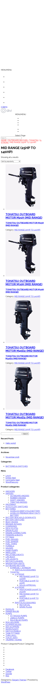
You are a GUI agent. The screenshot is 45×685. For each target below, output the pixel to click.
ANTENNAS (11, 504)
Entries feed (11, 478)
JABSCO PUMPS (17, 618)
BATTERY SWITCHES (15, 520)
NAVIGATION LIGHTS (15, 563)
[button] (6, 70)
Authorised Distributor (18, 92)
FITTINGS (10, 537)
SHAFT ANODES (17, 500)
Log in (8, 476)
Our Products (14, 87)
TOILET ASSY (12, 638)
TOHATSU (33, 140)
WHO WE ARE (26, 120)
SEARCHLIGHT (12, 629)
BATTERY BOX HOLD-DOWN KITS (21, 517)
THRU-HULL (11, 635)
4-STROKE (19, 587)
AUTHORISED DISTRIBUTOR (26, 126)
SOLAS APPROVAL (27, 585)
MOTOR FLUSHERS (14, 561)
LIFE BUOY (10, 557)
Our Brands (14, 97)
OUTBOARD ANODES (19, 496)
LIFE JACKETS (12, 559)
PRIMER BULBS (12, 611)
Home (11, 77)
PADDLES (10, 609)
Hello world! (11, 443)
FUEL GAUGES (12, 539)
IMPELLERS (11, 552)
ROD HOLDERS (12, 622)
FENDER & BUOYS (14, 652)
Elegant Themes (19, 680)
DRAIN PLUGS (12, 531)
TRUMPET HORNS (14, 640)
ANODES (9, 493)
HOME (22, 118)
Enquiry (12, 103)
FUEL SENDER (12, 541)
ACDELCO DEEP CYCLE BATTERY (25, 511)
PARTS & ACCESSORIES (25, 570)
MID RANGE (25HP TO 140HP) (27, 230)
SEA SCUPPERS (12, 627)
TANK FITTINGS (13, 633)
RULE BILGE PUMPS (19, 620)
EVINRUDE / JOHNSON (20, 568)
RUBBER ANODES (18, 498)
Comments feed (13, 480)
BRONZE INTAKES (14, 524)
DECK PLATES (12, 528)
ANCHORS (10, 491)
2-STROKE (19, 574)
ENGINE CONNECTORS (16, 533)
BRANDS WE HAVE (28, 129)
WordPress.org (12, 482)
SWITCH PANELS (13, 631)
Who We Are (14, 82)
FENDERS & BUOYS (14, 535)
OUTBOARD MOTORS (18, 140)
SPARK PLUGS (25, 607)
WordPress (5, 682)
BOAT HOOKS (12, 522)
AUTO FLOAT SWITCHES (17, 507)
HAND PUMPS (12, 550)
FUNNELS (10, 546)
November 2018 (12, 457)
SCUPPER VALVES (13, 624)
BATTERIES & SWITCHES (17, 466)
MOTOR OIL (24, 605)
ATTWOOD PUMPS (18, 616)
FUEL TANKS (11, 544)
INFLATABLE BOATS (15, 555)
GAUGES (9, 548)
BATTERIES (11, 509)
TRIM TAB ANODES (18, 502)
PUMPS (9, 614)
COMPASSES (11, 526)
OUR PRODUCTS (27, 123)
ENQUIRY (24, 131)
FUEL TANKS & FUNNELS (17, 656)
